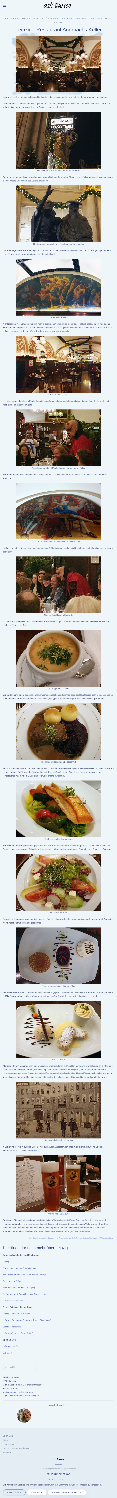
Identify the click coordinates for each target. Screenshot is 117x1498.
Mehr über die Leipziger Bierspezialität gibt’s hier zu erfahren (62, 1231)
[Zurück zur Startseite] (58, 5)
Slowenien (81, 18)
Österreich (52, 18)
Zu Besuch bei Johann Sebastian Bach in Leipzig (25, 1294)
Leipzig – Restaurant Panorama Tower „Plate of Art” (27, 1320)
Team (5, 1440)
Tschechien (95, 18)
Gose (69, 250)
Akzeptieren (14, 1492)
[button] (4, 5)
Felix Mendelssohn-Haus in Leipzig (19, 1287)
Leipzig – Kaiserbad (12, 1326)
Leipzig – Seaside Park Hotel (16, 1313)
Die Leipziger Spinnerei (13, 1281)
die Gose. (32, 1150)
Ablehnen (36, 1492)
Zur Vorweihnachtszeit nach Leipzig (19, 1268)
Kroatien (38, 18)
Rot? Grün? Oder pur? (58, 1214)
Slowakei (67, 18)
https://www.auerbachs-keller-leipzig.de (21, 1395)
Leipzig (6, 1261)
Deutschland (12, 18)
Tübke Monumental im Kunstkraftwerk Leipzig (24, 1274)
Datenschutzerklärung (16, 1448)
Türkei (108, 18)
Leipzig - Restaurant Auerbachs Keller (58, 29)
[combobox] (20, 1367)
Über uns (8, 1436)
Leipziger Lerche (10, 1346)
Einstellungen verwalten (66, 1492)
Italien (26, 18)
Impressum (8, 1444)
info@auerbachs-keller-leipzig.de (18, 1392)
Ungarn (58, 22)
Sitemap (7, 1452)
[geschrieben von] (24, 1415)
